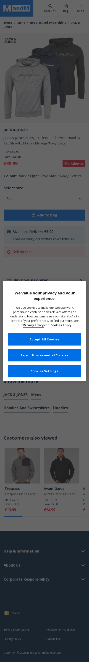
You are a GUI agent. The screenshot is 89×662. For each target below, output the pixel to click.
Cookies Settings (44, 371)
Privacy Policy (33, 325)
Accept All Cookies (44, 339)
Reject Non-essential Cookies (44, 355)
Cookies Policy (60, 325)
